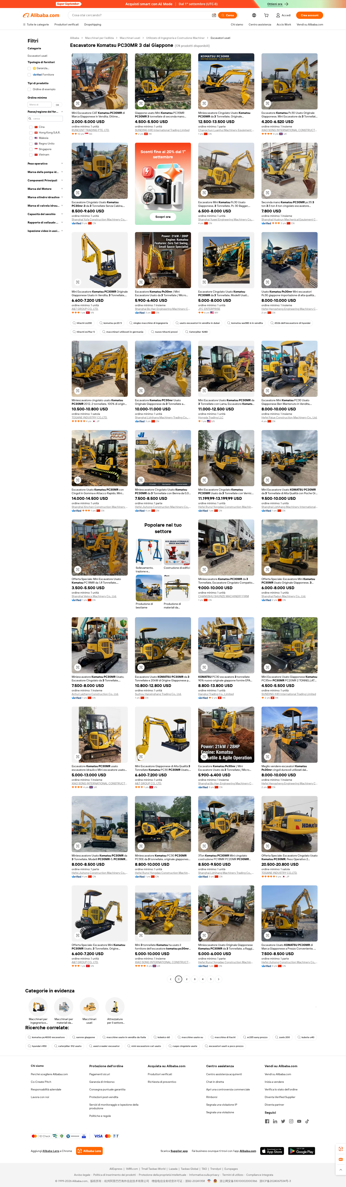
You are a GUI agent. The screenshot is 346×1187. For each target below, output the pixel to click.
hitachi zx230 (84, 323)
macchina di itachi (225, 1037)
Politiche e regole (100, 1115)
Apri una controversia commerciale (228, 1089)
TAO (204, 1168)
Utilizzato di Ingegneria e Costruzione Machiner (175, 37)
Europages (231, 1168)
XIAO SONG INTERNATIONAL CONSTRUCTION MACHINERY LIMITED (290, 130)
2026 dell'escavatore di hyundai (292, 323)
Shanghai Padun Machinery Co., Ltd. (284, 596)
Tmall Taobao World (153, 1168)
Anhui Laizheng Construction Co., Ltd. (95, 694)
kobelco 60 (164, 1037)
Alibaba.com (248, 1151)
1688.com (132, 1168)
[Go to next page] (218, 979)
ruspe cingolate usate (185, 1046)
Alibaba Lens (50, 1151)
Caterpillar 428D (198, 331)
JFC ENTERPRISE (209, 308)
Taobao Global (189, 1168)
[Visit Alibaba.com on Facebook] (267, 1121)
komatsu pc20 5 (113, 323)
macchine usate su (192, 1037)
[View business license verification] (209, 1181)
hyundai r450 (39, 1046)
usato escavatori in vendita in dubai (200, 323)
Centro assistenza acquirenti (224, 1074)
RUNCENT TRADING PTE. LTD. (90, 130)
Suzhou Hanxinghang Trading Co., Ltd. (158, 694)
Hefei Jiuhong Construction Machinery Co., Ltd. (163, 506)
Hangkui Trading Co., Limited (216, 694)
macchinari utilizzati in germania (124, 331)
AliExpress (116, 1168)
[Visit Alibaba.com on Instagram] (291, 1121)
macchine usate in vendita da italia (126, 1037)
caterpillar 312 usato (69, 1046)
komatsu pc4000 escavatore (48, 1037)
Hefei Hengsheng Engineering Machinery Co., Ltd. (290, 308)
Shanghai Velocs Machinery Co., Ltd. (94, 596)
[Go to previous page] (170, 979)
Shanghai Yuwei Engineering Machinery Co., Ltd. (226, 219)
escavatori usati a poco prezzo (226, 1046)
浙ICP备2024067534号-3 (275, 1181)
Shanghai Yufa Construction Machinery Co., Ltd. (100, 219)
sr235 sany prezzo (257, 1037)
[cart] (267, 15)
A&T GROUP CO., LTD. (85, 308)
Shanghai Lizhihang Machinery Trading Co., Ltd (163, 417)
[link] (341, 1149)
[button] (214, 15)
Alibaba (74, 37)
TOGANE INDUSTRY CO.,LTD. (89, 417)
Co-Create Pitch (41, 1081)
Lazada (173, 1168)
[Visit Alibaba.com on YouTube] (299, 1121)
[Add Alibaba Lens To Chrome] (89, 1151)
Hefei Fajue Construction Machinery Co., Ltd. (289, 417)
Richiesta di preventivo (162, 1081)
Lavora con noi (40, 1097)
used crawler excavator (106, 1046)
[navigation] (45, 509)
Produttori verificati (160, 1074)
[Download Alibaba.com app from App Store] (272, 1151)
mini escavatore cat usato (146, 1046)
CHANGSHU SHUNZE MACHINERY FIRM (223, 596)
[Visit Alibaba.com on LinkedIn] (275, 1121)
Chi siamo (37, 1065)
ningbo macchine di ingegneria (150, 323)
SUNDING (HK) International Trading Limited (162, 130)
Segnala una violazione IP (221, 1104)
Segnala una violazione (220, 1112)
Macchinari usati (130, 37)
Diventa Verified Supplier (280, 1097)
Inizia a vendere (274, 1081)
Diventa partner (274, 1104)
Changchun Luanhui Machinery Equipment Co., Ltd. (226, 130)
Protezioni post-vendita (103, 1097)
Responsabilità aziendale (46, 1089)
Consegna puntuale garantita (107, 1089)
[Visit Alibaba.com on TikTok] (307, 1121)
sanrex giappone (85, 1037)
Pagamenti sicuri (99, 1074)
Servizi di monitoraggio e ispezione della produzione (113, 1106)
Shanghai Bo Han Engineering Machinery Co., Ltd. (163, 308)
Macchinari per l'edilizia (99, 37)
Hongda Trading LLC (210, 417)
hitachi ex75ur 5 (86, 331)
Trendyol (215, 1168)
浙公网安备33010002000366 (238, 1181)
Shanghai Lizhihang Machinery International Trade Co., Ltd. (290, 506)
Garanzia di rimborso (102, 1081)
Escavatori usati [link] (220, 37)
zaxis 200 (284, 1037)
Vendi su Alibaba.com (278, 1074)
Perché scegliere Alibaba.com (49, 1074)
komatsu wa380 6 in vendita (247, 323)
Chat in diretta (215, 1081)
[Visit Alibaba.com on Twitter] (283, 1121)
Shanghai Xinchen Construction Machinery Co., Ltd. (100, 506)
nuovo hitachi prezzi (166, 331)
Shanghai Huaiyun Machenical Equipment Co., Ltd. (290, 219)
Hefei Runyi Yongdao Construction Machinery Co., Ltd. (226, 506)
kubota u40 (308, 1037)
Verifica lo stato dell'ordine (281, 1089)
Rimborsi (211, 1097)
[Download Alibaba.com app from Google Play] (301, 1151)
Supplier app (179, 1151)
